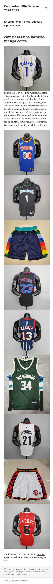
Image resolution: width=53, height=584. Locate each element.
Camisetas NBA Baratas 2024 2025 (21, 8)
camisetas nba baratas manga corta (24, 38)
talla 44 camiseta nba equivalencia (17, 574)
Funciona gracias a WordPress (16, 581)
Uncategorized (31, 569)
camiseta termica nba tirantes (35, 572)
